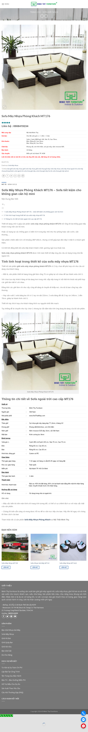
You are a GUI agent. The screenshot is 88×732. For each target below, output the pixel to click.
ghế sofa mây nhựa (29, 169)
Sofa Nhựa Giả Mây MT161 (40, 563)
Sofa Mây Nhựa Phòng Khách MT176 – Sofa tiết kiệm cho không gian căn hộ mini (34, 212)
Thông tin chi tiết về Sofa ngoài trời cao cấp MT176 (23, 219)
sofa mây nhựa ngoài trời (69, 169)
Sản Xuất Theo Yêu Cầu (11, 688)
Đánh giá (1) (12, 184)
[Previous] (1, 553)
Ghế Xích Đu (6, 646)
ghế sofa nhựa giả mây (43, 169)
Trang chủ (35, 12)
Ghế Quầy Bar (7, 642)
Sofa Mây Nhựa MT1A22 (68, 563)
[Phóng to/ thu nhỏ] (8, 719)
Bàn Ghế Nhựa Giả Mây (11, 630)
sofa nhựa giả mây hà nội (44, 171)
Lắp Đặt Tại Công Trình (11, 671)
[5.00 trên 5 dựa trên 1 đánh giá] (44, 122)
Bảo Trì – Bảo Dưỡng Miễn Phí (14, 680)
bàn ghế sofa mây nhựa (14, 169)
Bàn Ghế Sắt (6, 651)
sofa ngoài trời (18, 171)
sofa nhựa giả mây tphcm (61, 171)
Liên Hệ (6, 567)
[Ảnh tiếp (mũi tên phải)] (8, 728)
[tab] (4, 184)
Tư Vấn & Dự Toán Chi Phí (12, 667)
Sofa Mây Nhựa (50, 12)
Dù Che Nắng (7, 655)
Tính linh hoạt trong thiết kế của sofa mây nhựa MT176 (25, 215)
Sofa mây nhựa (55, 169)
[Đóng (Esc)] (2, 719)
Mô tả (4, 184)
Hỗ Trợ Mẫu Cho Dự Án (11, 684)
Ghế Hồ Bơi (6, 638)
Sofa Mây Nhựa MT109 (10, 563)
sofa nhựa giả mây (30, 171)
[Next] (86, 553)
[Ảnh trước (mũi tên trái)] (2, 728)
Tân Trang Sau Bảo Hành (11, 676)
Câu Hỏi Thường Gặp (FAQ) (12, 692)
